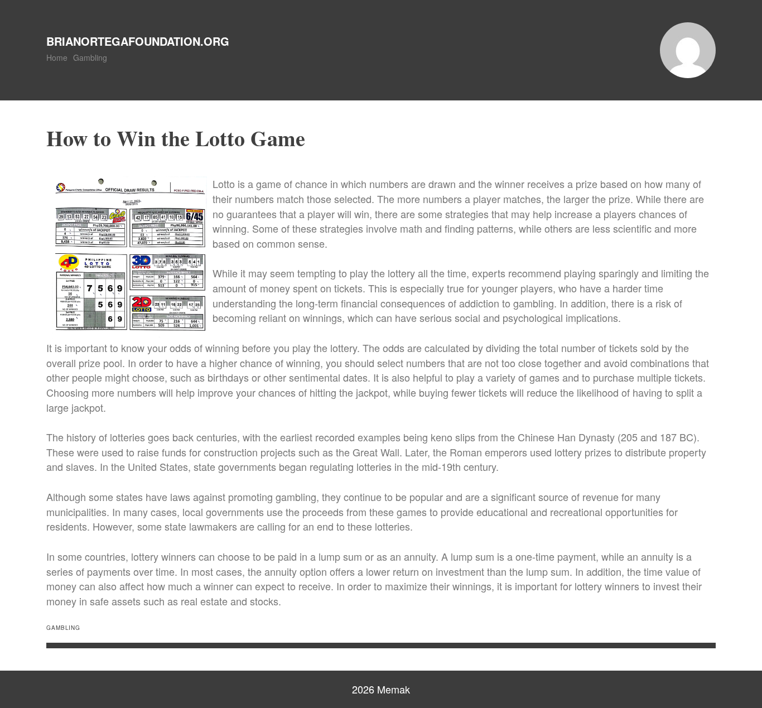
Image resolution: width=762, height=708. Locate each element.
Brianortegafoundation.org (137, 41)
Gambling (90, 57)
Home (56, 57)
